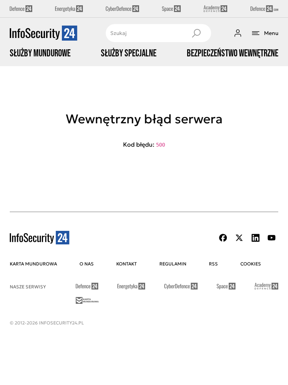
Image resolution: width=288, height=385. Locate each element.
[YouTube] (271, 238)
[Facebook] (223, 238)
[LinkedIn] (255, 238)
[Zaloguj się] (237, 33)
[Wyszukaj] (196, 33)
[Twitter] (239, 238)
